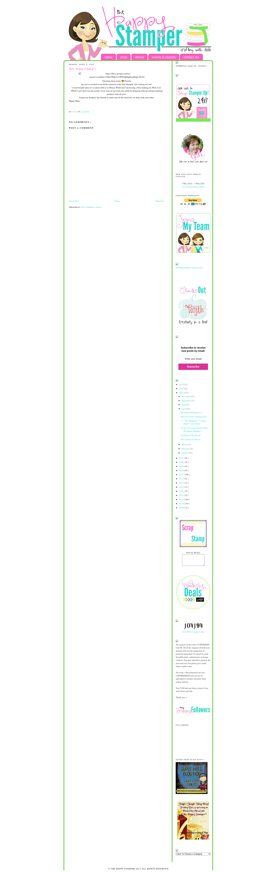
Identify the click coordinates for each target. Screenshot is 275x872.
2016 (181, 478)
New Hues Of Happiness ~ (192, 412)
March (185, 444)
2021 (181, 458)
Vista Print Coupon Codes (193, 631)
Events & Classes (164, 57)
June (184, 404)
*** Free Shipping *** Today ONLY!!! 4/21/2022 (193, 422)
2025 (181, 384)
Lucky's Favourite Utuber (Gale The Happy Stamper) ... (194, 429)
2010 (181, 503)
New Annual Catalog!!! (191, 439)
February (186, 448)
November (186, 396)
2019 (181, 466)
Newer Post (74, 201)
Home (109, 57)
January (185, 452)
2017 (181, 474)
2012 (181, 495)
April (184, 408)
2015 (181, 482)
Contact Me (191, 57)
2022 (181, 392)
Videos (139, 57)
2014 (181, 487)
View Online (187, 186)
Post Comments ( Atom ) (91, 207)
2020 (181, 462)
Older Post (160, 201)
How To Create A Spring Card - (194, 416)
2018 (181, 470)
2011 (181, 499)
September (186, 400)
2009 (181, 507)
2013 (181, 491)
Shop (123, 57)
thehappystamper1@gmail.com (189, 267)
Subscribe (193, 366)
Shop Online (199, 186)
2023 (181, 388)
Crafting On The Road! (191, 435)
